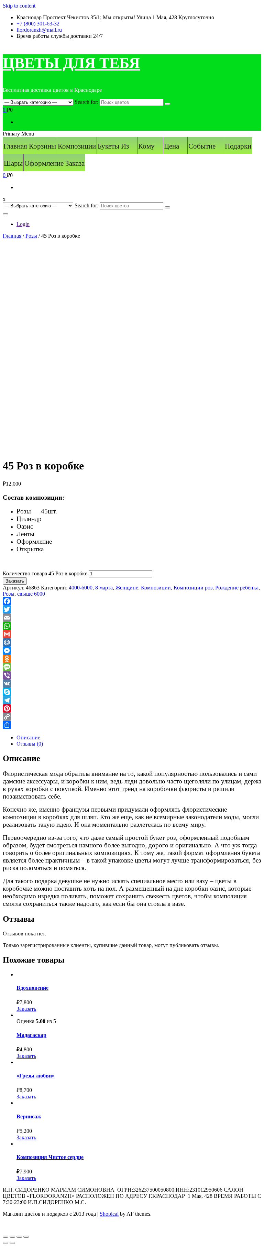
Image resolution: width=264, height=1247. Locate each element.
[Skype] (132, 692)
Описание (28, 737)
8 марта (104, 587)
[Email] (132, 618)
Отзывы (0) (29, 744)
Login (23, 224)
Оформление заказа (54, 163)
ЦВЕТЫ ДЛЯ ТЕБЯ (71, 63)
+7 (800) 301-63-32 (37, 23)
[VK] (132, 684)
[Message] (132, 667)
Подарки (238, 146)
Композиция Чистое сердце (50, 1157)
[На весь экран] (19, 1237)
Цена (171, 146)
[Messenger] (132, 651)
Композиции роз (193, 587)
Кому (146, 146)
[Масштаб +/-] (26, 1237)
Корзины (42, 146)
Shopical (109, 1214)
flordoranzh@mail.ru (39, 30)
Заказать (15, 581)
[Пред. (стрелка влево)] (5, 1243)
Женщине (127, 587)
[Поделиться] (12, 1237)
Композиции (77, 146)
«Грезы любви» (35, 1075)
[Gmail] (132, 634)
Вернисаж (28, 1116)
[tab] (138, 738)
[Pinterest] (132, 708)
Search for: (86, 102)
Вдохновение (32, 988)
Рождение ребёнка (236, 587)
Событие (202, 146)
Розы (31, 236)
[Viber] (132, 675)
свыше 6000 (31, 594)
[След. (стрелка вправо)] (12, 1243)
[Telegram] (132, 700)
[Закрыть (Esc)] (5, 1237)
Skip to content (19, 6)
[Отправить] (132, 725)
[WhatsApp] (132, 626)
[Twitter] (132, 609)
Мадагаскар (31, 1035)
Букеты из (113, 146)
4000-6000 (80, 587)
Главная (15, 146)
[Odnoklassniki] (132, 659)
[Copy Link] (132, 717)
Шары (13, 163)
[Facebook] (132, 601)
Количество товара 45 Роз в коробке (45, 573)
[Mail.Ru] (132, 642)
